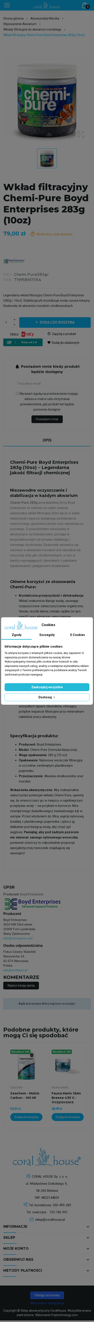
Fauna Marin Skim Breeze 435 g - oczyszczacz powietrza (66, 1097)
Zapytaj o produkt (61, 334)
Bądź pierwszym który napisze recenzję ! (47, 1003)
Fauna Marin (60, 1087)
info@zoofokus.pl (15, 970)
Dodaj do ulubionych (63, 342)
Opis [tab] (47, 440)
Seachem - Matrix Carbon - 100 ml (24, 1095)
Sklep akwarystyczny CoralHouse (43, 1310)
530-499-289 (62, 1205)
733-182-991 (58, 1212)
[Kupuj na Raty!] (23, 342)
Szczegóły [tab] (47, 635)
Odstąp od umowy (47, 1295)
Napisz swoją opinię (21, 985)
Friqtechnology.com (64, 1315)
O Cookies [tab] (77, 635)
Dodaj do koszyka (57, 322)
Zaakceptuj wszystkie (47, 687)
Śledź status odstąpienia (47, 1303)
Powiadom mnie (47, 419)
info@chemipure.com (18, 938)
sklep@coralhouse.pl (50, 1220)
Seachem (16, 1087)
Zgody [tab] (16, 635)
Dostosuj (45, 697)
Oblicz (14, 334)
